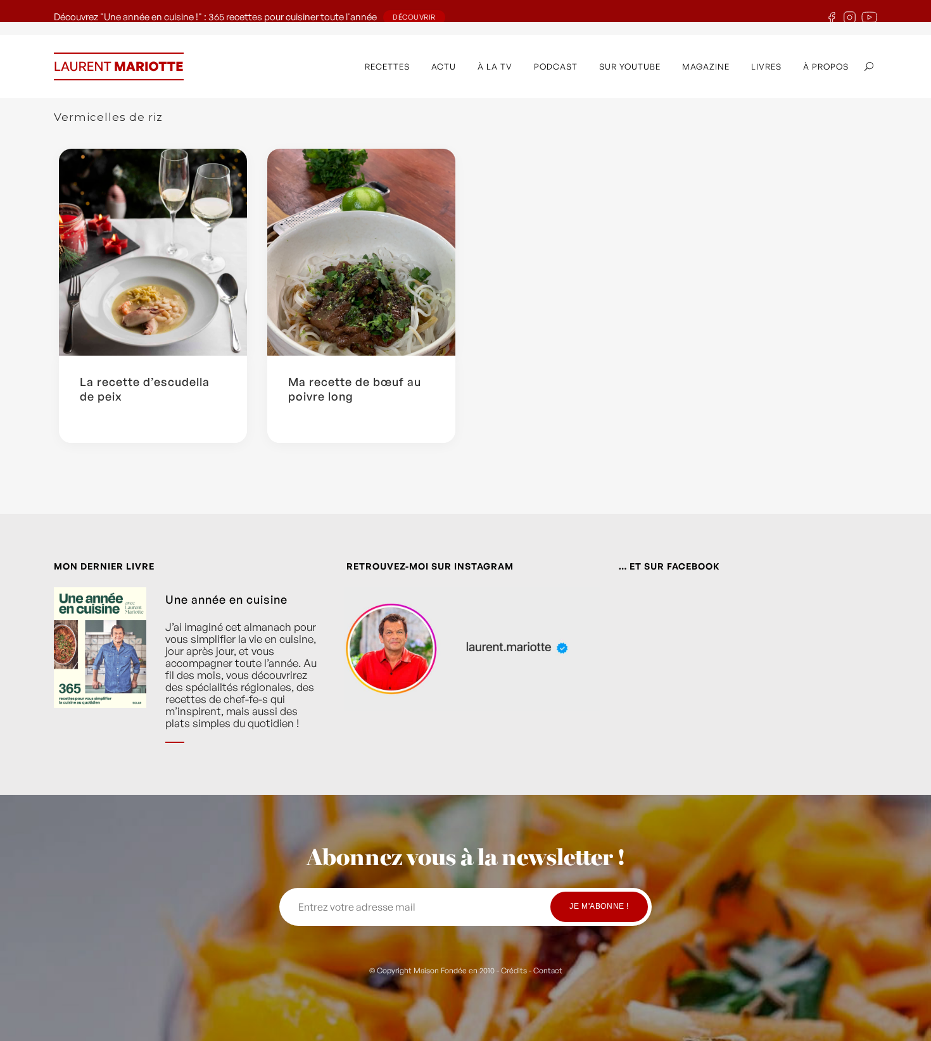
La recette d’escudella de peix (145, 389)
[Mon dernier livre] (100, 674)
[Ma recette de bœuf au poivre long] (361, 252)
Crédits (514, 970)
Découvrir (414, 17)
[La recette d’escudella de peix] (153, 252)
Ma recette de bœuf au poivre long (354, 389)
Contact (547, 970)
